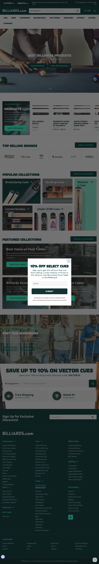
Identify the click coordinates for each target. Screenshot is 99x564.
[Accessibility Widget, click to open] (3, 557)
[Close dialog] (68, 261)
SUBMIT (50, 291)
